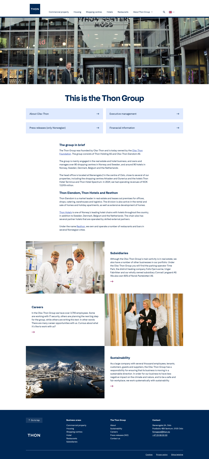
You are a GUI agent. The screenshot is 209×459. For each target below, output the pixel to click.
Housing (77, 12)
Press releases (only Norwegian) (48, 127)
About (113, 425)
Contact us (115, 438)
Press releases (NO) (119, 435)
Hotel (68, 435)
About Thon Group (141, 12)
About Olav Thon (39, 113)
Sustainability (120, 358)
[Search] (164, 12)
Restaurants (123, 12)
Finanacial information (122, 127)
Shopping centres (94, 12)
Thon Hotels (65, 212)
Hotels (110, 12)
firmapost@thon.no (161, 432)
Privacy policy (162, 455)
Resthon (81, 226)
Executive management (123, 113)
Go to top (35, 420)
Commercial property (59, 12)
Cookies (149, 455)
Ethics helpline (177, 455)
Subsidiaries (119, 253)
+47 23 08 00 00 (159, 435)
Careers (37, 307)
